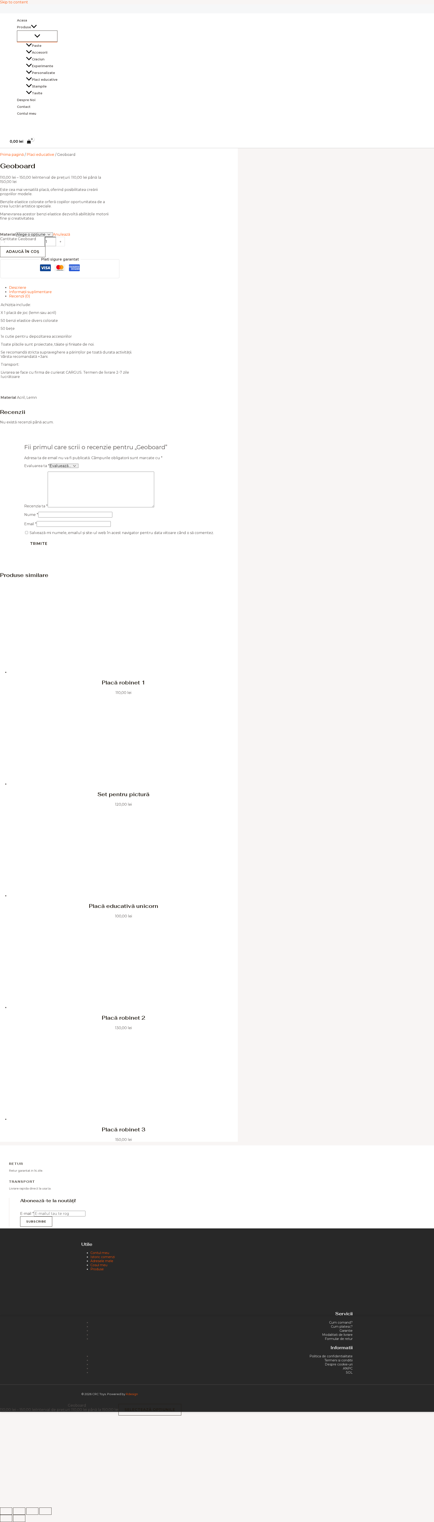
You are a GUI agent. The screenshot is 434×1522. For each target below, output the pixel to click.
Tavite (37, 93)
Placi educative (44, 80)
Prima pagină (12, 154)
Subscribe (36, 1221)
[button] (34, 27)
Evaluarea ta (37, 466)
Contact (24, 107)
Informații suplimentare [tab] (30, 292)
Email (30, 524)
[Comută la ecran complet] (19, 1511)
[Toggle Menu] (37, 36)
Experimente (42, 66)
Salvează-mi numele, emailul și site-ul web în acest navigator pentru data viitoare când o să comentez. (122, 533)
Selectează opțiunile (150, 1410)
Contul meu (26, 114)
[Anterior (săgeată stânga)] (6, 1518)
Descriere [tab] (17, 287)
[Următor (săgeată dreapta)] (19, 1518)
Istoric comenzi (102, 1257)
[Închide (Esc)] (45, 1511)
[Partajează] (32, 1511)
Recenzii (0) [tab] (19, 296)
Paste (36, 46)
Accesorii (39, 52)
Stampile (39, 86)
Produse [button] (24, 27)
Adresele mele (101, 1261)
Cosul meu (98, 1265)
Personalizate (43, 73)
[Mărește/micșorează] (6, 1511)
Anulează (61, 234)
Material (8, 234)
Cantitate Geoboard (18, 239)
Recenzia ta (36, 506)
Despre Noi (26, 100)
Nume (31, 515)
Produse (97, 1269)
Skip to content (14, 2)
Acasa (22, 20)
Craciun (38, 59)
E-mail (27, 1213)
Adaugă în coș (22, 251)
